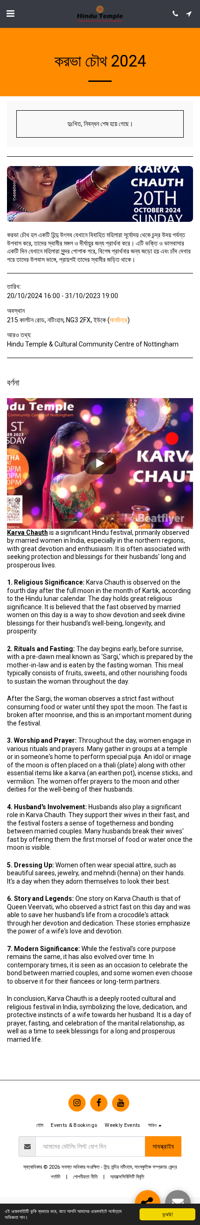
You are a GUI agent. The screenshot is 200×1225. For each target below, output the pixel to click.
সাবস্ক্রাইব (163, 1146)
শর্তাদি (55, 1177)
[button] (10, 13)
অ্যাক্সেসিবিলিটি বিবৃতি (127, 1177)
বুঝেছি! (167, 1214)
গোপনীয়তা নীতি (85, 1177)
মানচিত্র (118, 320)
